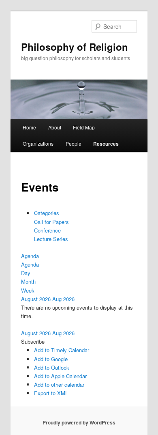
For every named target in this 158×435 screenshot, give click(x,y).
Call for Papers (51, 222)
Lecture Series (51, 239)
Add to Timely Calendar (61, 350)
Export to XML (51, 393)
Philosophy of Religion (74, 47)
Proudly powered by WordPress (79, 422)
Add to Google (51, 359)
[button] (33, 341)
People (73, 143)
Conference (47, 230)
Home (29, 127)
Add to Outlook (51, 367)
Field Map (84, 127)
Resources (106, 143)
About (54, 127)
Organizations (38, 143)
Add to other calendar (59, 384)
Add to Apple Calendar (60, 376)
